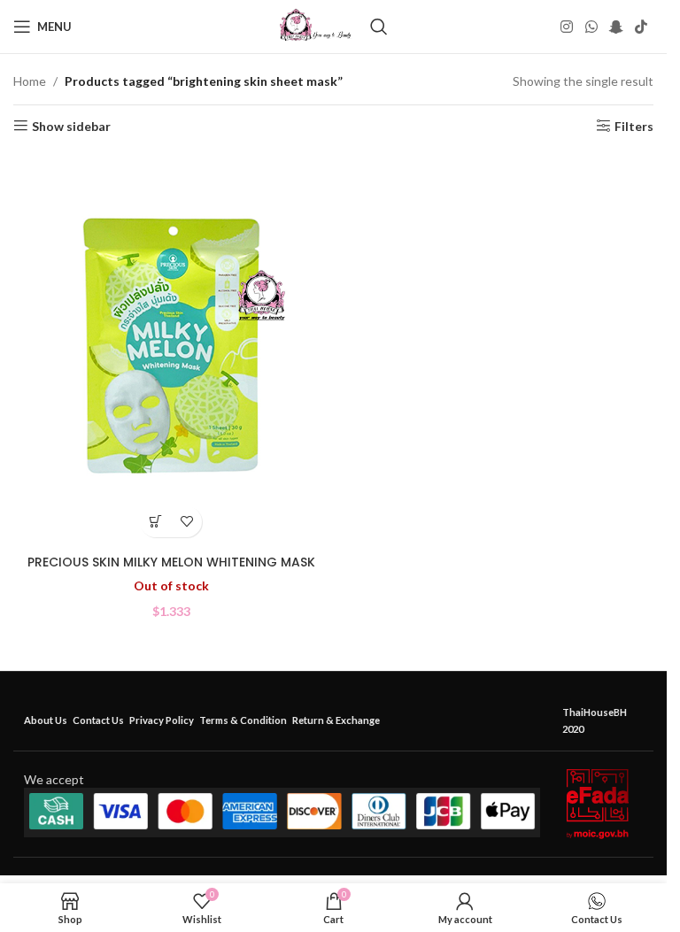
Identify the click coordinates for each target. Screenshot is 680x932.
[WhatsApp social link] (591, 26)
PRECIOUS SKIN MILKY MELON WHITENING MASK (171, 562)
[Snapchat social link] (616, 26)
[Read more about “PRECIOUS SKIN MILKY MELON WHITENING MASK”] (155, 521)
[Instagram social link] (567, 26)
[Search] (379, 26)
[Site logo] (315, 25)
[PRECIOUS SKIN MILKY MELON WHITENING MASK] (171, 348)
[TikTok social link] (641, 26)
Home (29, 81)
